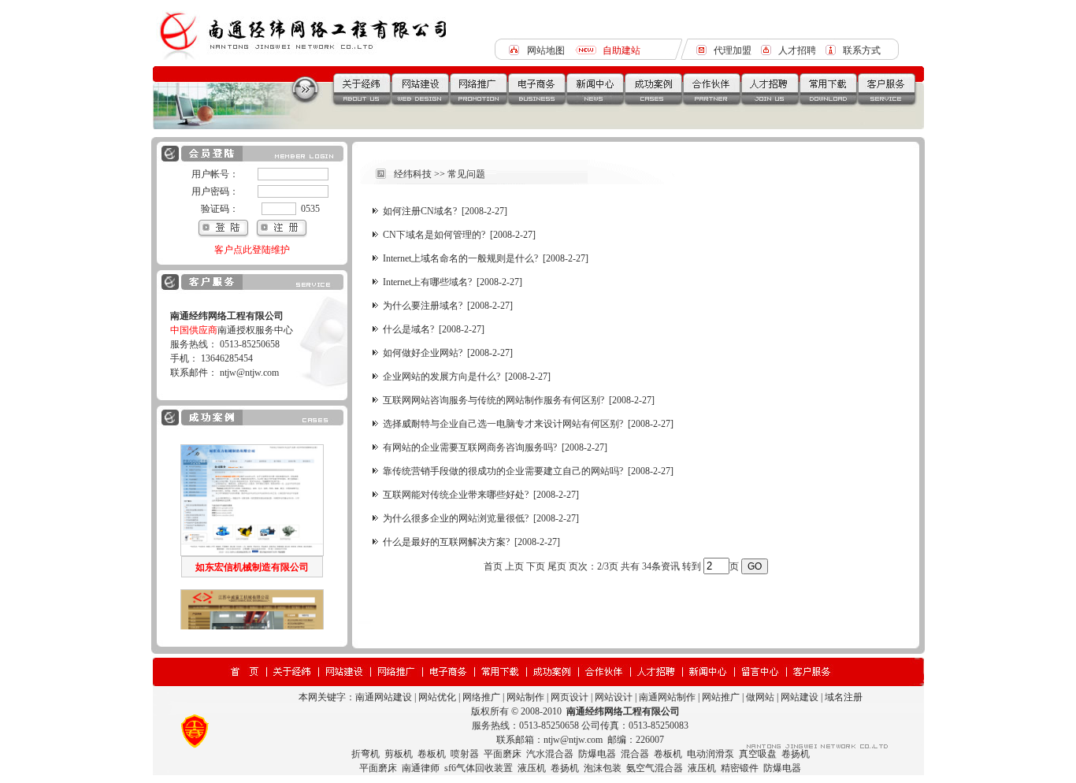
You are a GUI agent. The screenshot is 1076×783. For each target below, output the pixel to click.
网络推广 (481, 697)
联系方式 (862, 50)
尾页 (556, 566)
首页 (493, 566)
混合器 (635, 753)
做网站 (760, 697)
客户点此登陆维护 (252, 249)
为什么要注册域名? (422, 305)
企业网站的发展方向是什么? (441, 376)
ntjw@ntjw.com (249, 372)
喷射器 (465, 753)
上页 (514, 566)
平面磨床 (502, 753)
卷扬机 (795, 753)
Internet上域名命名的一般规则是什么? (460, 258)
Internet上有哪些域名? (427, 282)
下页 (535, 566)
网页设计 (569, 697)
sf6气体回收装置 (478, 768)
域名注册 (844, 697)
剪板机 (398, 753)
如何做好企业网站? (422, 352)
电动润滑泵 (710, 753)
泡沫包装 (602, 768)
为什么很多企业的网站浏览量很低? (456, 518)
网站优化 (437, 697)
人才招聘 (797, 50)
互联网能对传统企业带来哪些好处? (456, 494)
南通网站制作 (667, 697)
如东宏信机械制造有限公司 (252, 539)
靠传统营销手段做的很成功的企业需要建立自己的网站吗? (503, 471)
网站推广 (721, 697)
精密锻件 (740, 768)
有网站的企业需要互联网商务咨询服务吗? (470, 447)
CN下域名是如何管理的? (434, 234)
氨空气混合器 (654, 768)
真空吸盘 (758, 753)
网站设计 (614, 697)
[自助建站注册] (281, 234)
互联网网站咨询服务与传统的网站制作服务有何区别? (493, 400)
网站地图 (546, 50)
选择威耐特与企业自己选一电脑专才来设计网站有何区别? (503, 423)
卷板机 (431, 753)
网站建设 (799, 697)
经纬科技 (413, 174)
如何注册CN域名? (420, 211)
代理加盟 (732, 50)
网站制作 (525, 697)
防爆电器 (597, 753)
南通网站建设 (383, 697)
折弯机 (365, 753)
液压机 (532, 768)
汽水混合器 (549, 753)
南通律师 (421, 768)
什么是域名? (408, 329)
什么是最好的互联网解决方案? (446, 541)
